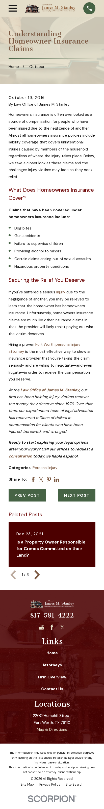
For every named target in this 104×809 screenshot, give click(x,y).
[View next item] (37, 574)
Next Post (77, 495)
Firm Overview (52, 677)
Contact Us (52, 688)
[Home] (50, 8)
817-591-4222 (52, 615)
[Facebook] (52, 627)
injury (60, 292)
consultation (20, 456)
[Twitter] (62, 627)
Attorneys (52, 665)
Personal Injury (45, 467)
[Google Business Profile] (41, 627)
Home (52, 653)
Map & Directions (52, 729)
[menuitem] (27, 785)
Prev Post (27, 495)
